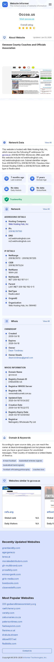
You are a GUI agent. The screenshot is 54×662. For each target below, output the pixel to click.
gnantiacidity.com (11, 548)
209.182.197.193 (15, 231)
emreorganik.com (11, 574)
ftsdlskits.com (9, 643)
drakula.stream (10, 634)
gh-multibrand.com (12, 565)
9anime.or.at (8, 630)
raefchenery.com (11, 608)
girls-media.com (10, 578)
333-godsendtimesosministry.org (19, 604)
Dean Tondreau (16, 350)
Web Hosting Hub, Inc (18, 224)
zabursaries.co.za (11, 617)
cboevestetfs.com (11, 587)
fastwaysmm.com (11, 626)
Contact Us (27, 651)
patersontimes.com (12, 621)
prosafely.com (9, 570)
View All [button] (48, 142)
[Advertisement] (27, 58)
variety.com (8, 612)
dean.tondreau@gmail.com (21, 357)
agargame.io (8, 552)
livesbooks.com (10, 583)
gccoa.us (6, 155)
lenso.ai (6, 556)
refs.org (9, 512)
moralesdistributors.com (15, 561)
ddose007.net (9, 639)
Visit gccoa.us (27, 19)
